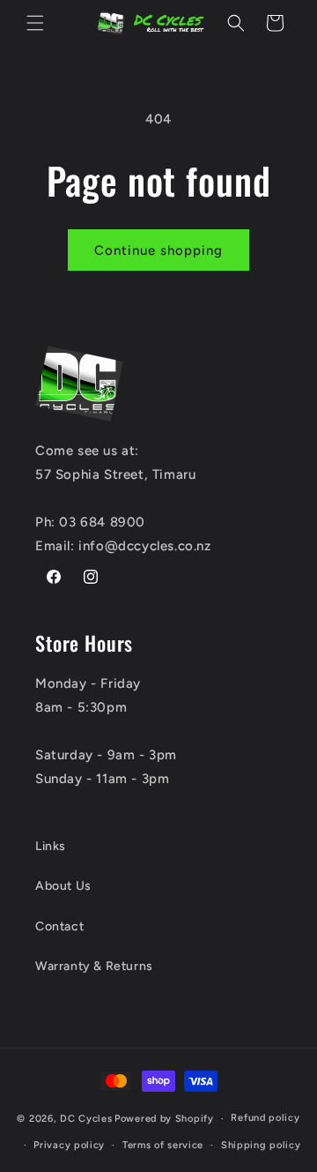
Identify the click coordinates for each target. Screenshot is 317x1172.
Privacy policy (69, 1145)
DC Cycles (86, 1118)
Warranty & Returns (94, 966)
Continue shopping (158, 250)
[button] (35, 23)
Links (50, 846)
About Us (63, 885)
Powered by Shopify (164, 1118)
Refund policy (265, 1117)
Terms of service (162, 1145)
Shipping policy (261, 1145)
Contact (59, 926)
